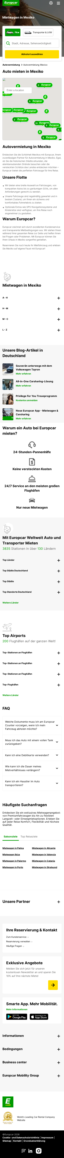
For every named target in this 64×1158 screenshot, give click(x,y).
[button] (46, 111)
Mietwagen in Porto (12, 867)
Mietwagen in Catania (43, 861)
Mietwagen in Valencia (44, 854)
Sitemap (6, 1140)
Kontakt (17, 1140)
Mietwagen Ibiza (11, 854)
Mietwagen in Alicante (43, 848)
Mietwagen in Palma (13, 848)
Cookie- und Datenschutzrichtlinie (20, 1137)
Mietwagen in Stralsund (44, 867)
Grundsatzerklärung (34, 1140)
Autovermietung (11, 64)
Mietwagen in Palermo (14, 861)
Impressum (47, 1137)
